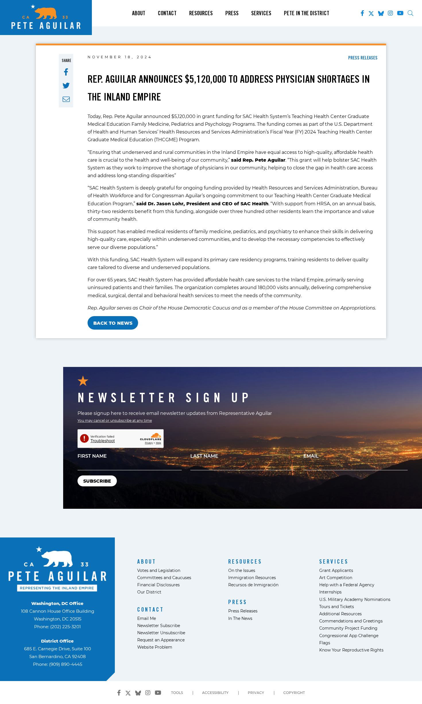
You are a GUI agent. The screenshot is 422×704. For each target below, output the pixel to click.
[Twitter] (371, 12)
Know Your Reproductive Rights (351, 650)
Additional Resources (340, 613)
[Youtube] (400, 13)
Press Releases (243, 611)
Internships (330, 592)
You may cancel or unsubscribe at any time (115, 420)
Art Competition (335, 577)
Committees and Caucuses (164, 577)
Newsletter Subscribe (158, 625)
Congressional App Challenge (348, 635)
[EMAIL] (66, 99)
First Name (92, 456)
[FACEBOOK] (66, 72)
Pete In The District (306, 13)
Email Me (146, 618)
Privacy (256, 692)
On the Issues (241, 570)
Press (232, 13)
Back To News (112, 323)
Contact (167, 13)
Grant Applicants (336, 570)
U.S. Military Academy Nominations (354, 599)
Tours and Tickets (336, 606)
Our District (149, 592)
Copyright (294, 692)
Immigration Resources (252, 577)
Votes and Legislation (158, 570)
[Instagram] (390, 13)
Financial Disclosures (158, 584)
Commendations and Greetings (351, 621)
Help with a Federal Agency (346, 584)
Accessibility (215, 692)
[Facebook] (362, 13)
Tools (177, 692)
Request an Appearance (161, 640)
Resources (201, 13)
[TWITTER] (66, 85)
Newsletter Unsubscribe (161, 632)
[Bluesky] (381, 12)
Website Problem (154, 647)
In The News (240, 618)
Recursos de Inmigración (253, 584)
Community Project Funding (348, 628)
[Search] (410, 13)
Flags (324, 642)
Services (261, 13)
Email (311, 456)
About (138, 13)
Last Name (204, 456)
